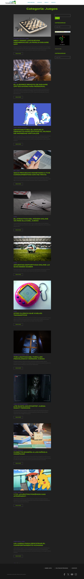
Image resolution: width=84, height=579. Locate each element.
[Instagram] (76, 574)
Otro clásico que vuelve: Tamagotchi (28, 314)
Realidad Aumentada (23, 404)
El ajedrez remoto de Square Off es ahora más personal (31, 85)
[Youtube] (72, 574)
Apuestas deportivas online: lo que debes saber (32, 266)
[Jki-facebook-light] (64, 574)
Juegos (27, 38)
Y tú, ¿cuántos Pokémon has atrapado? (30, 495)
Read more (18, 53)
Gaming (23, 354)
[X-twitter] (68, 574)
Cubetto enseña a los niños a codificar (30, 453)
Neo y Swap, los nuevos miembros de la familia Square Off (31, 42)
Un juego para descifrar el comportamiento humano (29, 544)
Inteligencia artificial (19, 38)
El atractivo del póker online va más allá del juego (31, 220)
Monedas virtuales (22, 127)
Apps (15, 170)
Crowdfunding (17, 354)
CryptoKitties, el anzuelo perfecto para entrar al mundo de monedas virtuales (32, 131)
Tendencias (20, 450)
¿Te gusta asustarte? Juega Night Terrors (29, 407)
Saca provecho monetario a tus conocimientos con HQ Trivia (32, 174)
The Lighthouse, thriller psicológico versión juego (29, 358)
